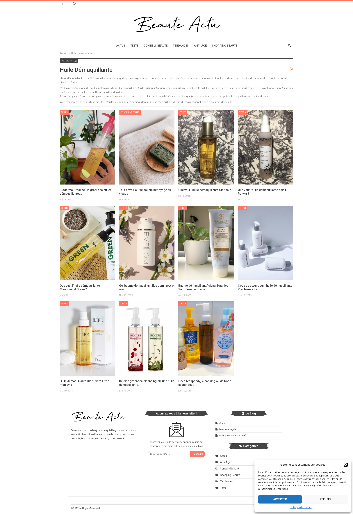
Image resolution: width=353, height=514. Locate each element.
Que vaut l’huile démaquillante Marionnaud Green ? (80, 287)
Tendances (181, 45)
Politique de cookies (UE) (232, 435)
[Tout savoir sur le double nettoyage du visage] (147, 147)
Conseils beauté (155, 45)
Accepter (280, 499)
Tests (134, 45)
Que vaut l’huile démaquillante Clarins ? (204, 190)
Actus (120, 45)
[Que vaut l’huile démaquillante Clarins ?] (206, 147)
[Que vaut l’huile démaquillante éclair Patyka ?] (265, 147)
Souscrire (198, 454)
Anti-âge (200, 45)
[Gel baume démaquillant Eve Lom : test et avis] (147, 243)
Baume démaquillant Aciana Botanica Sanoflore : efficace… (203, 287)
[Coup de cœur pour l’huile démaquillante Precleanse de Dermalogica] (265, 243)
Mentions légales (228, 429)
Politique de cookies (301, 507)
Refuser (325, 499)
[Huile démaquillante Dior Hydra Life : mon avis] (87, 338)
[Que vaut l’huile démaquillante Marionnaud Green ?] (87, 243)
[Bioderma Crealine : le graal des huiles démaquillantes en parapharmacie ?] (87, 147)
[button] (345, 465)
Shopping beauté (224, 45)
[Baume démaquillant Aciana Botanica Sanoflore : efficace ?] (206, 243)
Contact (223, 423)
